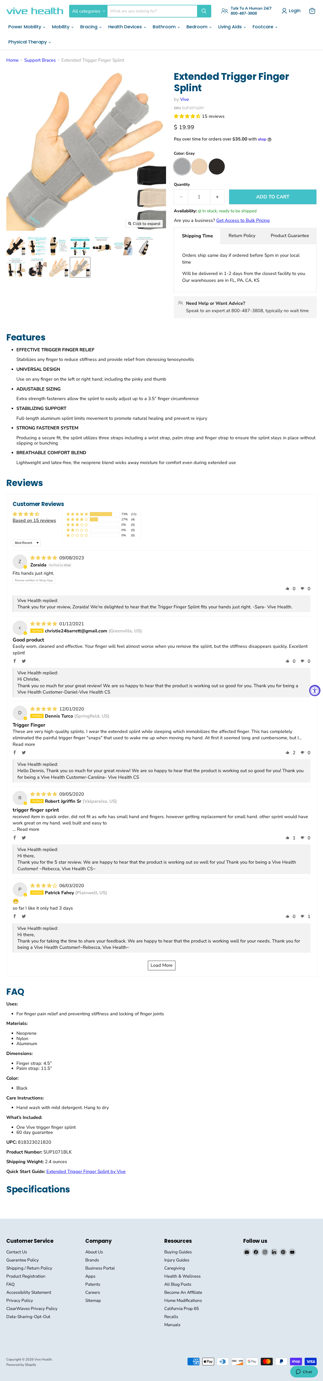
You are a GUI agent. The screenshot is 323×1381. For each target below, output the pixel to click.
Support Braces (40, 60)
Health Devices (125, 27)
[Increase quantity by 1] (217, 196)
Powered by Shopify (21, 1365)
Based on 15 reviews (34, 520)
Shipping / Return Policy (29, 1268)
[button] (188, 116)
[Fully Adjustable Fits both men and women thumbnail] (37, 267)
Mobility (61, 27)
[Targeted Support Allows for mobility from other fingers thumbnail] (144, 246)
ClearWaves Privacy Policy (32, 1308)
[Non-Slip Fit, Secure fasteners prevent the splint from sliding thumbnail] (16, 267)
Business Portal (100, 1268)
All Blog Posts (177, 1284)
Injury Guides (176, 1260)
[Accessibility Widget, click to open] (314, 690)
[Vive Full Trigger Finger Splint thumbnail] (37, 246)
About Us (94, 1252)
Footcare (264, 27)
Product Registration (25, 1276)
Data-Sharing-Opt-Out (28, 1317)
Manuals (172, 1325)
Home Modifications (183, 1300)
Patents (92, 1284)
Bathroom (165, 27)
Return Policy (242, 236)
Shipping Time (197, 236)
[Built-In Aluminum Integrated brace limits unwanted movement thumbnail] (102, 246)
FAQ (10, 1284)
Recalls (171, 1317)
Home (12, 60)
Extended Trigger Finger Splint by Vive (86, 1171)
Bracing (89, 27)
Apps (90, 1276)
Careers (92, 1292)
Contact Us (16, 1252)
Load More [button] (162, 965)
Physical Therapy (28, 42)
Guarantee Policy (22, 1260)
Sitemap (93, 1300)
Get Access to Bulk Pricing (243, 220)
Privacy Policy (19, 1300)
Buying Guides (178, 1252)
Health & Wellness (182, 1276)
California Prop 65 (181, 1308)
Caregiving (174, 1268)
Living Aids (230, 27)
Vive (184, 99)
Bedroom (197, 27)
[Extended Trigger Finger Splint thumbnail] (16, 246)
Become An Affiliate (183, 1292)
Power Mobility (25, 27)
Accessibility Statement (28, 1292)
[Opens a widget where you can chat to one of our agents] (304, 1372)
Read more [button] (24, 744)
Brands (92, 1260)
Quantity (182, 184)
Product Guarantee (290, 236)
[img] (44, 558)
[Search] (204, 11)
